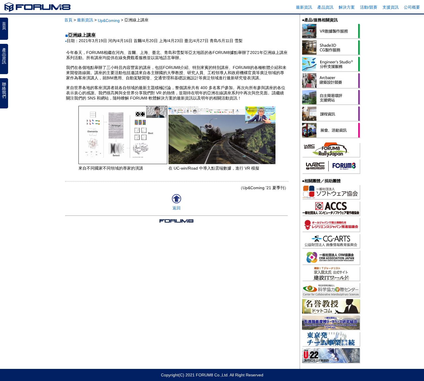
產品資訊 (325, 7)
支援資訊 (390, 7)
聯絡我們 (4, 90)
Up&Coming (109, 20)
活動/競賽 (368, 7)
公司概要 (412, 7)
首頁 (68, 20)
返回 (176, 208)
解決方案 (347, 7)
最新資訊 (304, 7)
